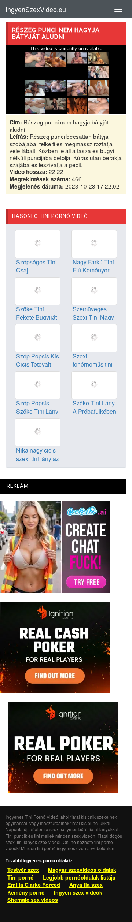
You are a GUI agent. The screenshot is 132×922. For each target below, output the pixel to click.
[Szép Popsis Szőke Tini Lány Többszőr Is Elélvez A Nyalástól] (37, 384)
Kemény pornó (26, 892)
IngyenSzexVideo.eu (36, 9)
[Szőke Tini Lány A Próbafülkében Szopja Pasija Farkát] (94, 384)
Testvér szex (23, 869)
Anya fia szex (86, 884)
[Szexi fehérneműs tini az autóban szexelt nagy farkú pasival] (94, 337)
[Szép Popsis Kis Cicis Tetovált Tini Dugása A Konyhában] (37, 337)
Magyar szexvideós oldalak (82, 869)
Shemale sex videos (32, 899)
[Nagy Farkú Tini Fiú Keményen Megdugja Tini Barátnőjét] (94, 243)
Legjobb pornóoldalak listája (79, 877)
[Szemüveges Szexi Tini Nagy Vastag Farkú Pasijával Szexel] (94, 290)
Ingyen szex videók (78, 892)
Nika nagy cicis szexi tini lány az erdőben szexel (37, 458)
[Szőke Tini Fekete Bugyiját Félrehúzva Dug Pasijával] (37, 290)
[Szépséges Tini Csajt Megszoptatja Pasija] (37, 243)
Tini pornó (20, 877)
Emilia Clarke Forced (33, 884)
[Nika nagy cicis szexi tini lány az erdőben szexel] (37, 431)
